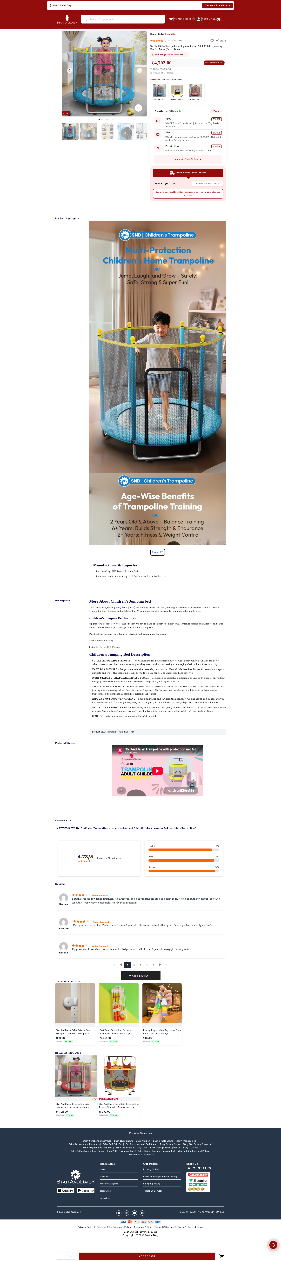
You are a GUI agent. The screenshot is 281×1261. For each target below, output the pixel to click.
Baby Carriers (190, 1147)
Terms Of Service (152, 1190)
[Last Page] (166, 965)
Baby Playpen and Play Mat (98, 1147)
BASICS (220, 1212)
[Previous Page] (121, 965)
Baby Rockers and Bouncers (84, 1144)
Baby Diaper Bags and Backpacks (156, 1151)
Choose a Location (216, 5)
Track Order (184, 1227)
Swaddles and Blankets (141, 1154)
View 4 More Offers (186, 159)
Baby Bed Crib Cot (113, 1144)
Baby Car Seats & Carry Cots (131, 1147)
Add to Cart (147, 1256)
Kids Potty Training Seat (120, 1151)
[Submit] (85, 19)
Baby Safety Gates (170, 1144)
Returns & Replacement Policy (160, 1176)
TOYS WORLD (206, 1212)
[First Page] (114, 965)
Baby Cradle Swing (163, 1141)
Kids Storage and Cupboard (165, 1147)
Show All (157, 552)
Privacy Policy (151, 1169)
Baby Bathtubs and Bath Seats (87, 1151)
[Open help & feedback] (273, 1245)
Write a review (138, 975)
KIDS (193, 1212)
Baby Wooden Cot (186, 1141)
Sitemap (198, 1227)
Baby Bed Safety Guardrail (197, 1144)
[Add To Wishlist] (212, 40)
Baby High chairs (123, 1141)
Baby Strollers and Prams (97, 1141)
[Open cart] (221, 1256)
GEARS (184, 1212)
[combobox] (123, 19)
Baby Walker (143, 1141)
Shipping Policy (151, 1183)
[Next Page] (160, 965)
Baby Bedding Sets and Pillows (193, 1151)
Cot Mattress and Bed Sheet (141, 1144)
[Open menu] (224, 19)
